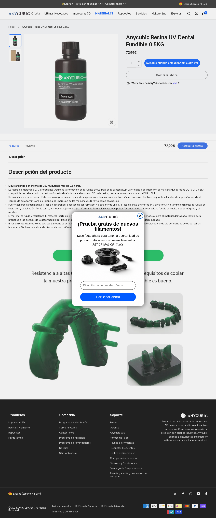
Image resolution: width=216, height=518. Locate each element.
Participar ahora (108, 297)
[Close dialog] (140, 216)
